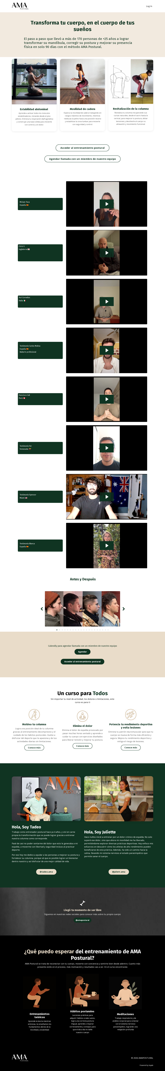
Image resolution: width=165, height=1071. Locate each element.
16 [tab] (97, 630)
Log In (149, 6)
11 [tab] (84, 630)
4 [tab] (65, 630)
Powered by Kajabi (146, 1065)
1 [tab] (57, 630)
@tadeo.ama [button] (46, 871)
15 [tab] (95, 630)
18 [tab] (103, 630)
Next (123, 609)
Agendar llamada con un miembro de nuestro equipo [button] (82, 158)
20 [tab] (108, 630)
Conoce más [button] (34, 747)
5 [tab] (68, 630)
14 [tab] (92, 630)
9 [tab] (78, 630)
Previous (41, 609)
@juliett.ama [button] (118, 871)
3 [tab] (62, 630)
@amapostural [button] (82, 920)
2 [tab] (59, 630)
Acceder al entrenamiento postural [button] (82, 147)
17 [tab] (100, 630)
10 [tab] (81, 630)
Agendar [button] (82, 651)
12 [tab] (86, 630)
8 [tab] (76, 630)
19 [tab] (105, 630)
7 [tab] (73, 630)
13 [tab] (89, 630)
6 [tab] (70, 630)
